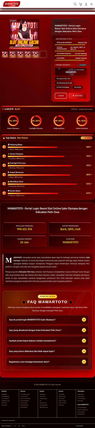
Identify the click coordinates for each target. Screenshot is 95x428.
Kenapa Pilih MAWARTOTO (83, 409)
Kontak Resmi (80, 400)
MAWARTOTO (4, 394)
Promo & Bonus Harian (25, 394)
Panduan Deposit (24, 402)
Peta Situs (23, 425)
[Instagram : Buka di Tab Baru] (90, 426)
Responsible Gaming (44, 407)
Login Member (61, 394)
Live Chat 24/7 (42, 396)
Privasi (15, 425)
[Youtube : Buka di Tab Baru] (92, 426)
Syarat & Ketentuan (44, 405)
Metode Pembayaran (25, 400)
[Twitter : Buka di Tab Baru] (87, 426)
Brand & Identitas (81, 414)
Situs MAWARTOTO (5, 396)
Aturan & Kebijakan (81, 398)
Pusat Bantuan (42, 394)
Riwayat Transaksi (62, 400)
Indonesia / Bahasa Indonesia (6, 425)
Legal (19, 425)
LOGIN (61, 96)
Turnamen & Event (24, 396)
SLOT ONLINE (4, 405)
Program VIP (61, 405)
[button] (80, 4)
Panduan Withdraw (24, 405)
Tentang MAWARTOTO (82, 407)
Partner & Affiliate (81, 412)
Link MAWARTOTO (5, 398)
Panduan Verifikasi (62, 402)
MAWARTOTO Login (6, 400)
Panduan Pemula (81, 396)
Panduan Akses (81, 394)
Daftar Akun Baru (62, 396)
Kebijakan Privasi (43, 402)
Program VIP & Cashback (25, 398)
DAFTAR (78, 96)
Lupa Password (62, 398)
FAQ (40, 400)
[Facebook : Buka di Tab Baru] (85, 426)
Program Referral (24, 407)
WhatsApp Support (43, 398)
